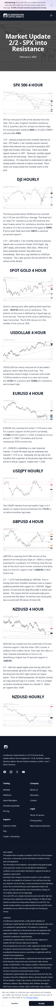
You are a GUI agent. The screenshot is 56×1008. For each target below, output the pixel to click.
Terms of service (37, 815)
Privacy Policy (32, 997)
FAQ (5, 831)
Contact (33, 800)
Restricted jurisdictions (40, 826)
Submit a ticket (9, 826)
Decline (14, 1003)
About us (34, 789)
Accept (41, 1003)
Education (34, 795)
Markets (6, 789)
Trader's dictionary (11, 836)
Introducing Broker (11, 805)
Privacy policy (36, 820)
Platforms (7, 795)
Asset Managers (10, 800)
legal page (28, 893)
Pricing (6, 811)
